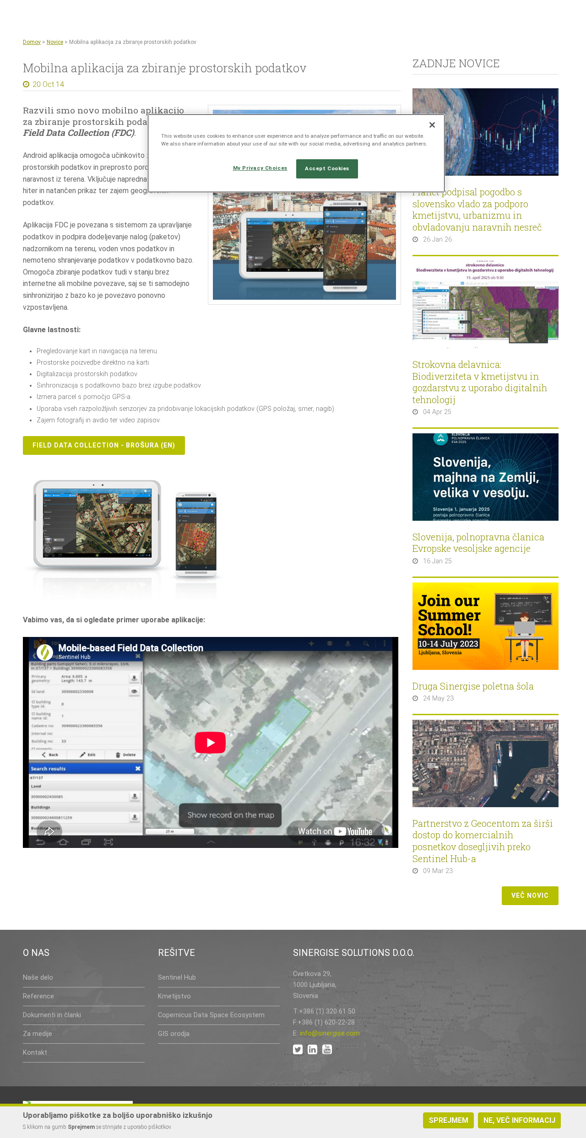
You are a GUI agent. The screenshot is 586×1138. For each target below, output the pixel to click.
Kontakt (35, 1053)
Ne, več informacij (519, 1120)
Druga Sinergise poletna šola (473, 686)
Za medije (37, 1034)
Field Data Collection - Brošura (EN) (104, 445)
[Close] (432, 125)
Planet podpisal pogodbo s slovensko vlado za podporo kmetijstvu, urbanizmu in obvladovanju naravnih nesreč (477, 209)
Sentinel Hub (177, 978)
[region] (296, 153)
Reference (38, 996)
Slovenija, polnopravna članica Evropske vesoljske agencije (478, 543)
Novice (55, 42)
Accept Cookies (327, 168)
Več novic (530, 895)
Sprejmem (448, 1120)
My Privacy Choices (260, 168)
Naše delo (38, 978)
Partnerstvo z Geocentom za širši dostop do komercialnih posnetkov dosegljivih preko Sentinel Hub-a (482, 841)
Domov (32, 42)
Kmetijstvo (174, 996)
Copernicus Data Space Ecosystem (211, 1015)
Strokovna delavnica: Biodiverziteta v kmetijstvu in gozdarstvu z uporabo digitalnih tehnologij (479, 382)
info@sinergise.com (330, 1033)
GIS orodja (174, 1034)
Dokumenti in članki (52, 1015)
